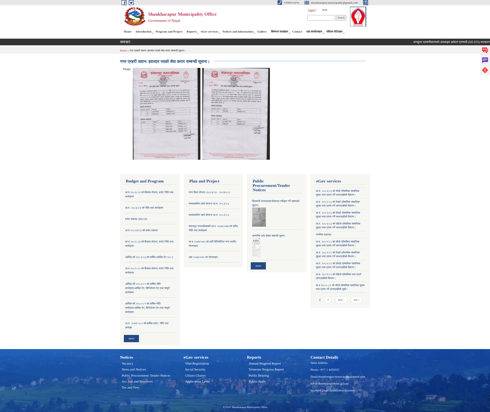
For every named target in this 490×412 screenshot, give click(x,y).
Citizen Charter (195, 375)
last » (356, 299)
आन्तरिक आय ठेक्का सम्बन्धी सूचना (268, 235)
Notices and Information (237, 31)
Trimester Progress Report (266, 369)
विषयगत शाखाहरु (279, 31)
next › (341, 299)
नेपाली (324, 10)
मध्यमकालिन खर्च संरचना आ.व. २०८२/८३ (209, 214)
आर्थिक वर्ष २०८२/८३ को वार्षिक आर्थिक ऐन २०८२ (149, 257)
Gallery (262, 31)
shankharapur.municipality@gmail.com (341, 376)
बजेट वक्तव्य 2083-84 (136, 219)
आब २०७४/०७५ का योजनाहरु (203, 257)
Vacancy (127, 363)
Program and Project (169, 31)
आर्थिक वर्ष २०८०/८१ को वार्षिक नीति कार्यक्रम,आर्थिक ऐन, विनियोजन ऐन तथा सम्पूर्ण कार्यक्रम (147, 288)
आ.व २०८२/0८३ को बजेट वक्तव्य (141, 230)
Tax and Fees (130, 387)
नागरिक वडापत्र (323, 234)
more (131, 338)
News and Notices (134, 369)
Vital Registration (197, 363)
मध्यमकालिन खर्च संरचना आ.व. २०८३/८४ (209, 203)
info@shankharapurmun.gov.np (329, 383)
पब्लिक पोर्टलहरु (334, 31)
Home (127, 31)
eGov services (209, 31)
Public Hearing (259, 375)
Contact (297, 31)
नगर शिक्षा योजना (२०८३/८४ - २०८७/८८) (209, 192)
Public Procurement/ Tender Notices (146, 375)
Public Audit (257, 381)
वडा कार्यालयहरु (314, 31)
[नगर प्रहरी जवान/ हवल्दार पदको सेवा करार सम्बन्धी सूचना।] (166, 113)
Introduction (143, 31)
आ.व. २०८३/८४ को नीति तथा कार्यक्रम (144, 207)
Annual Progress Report (265, 363)
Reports (192, 31)
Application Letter (197, 381)
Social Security (195, 369)
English (311, 10)
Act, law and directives (137, 381)
